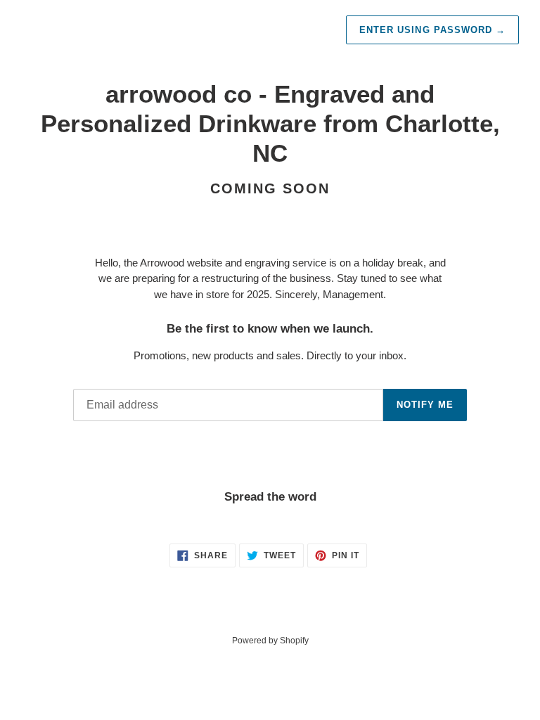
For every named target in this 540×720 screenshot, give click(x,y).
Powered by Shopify (270, 640)
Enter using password (432, 30)
